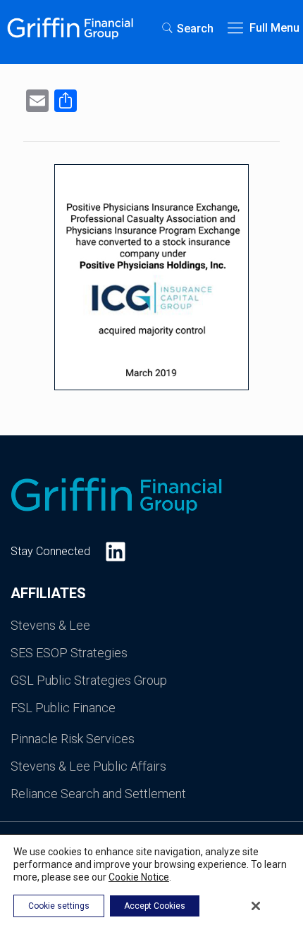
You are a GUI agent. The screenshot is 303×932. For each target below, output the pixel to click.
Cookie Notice (139, 877)
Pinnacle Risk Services (73, 738)
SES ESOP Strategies (69, 652)
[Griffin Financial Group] (70, 28)
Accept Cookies (154, 906)
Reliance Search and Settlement (98, 793)
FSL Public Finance (63, 707)
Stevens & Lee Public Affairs (88, 766)
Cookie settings (58, 906)
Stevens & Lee (50, 625)
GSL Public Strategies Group (89, 680)
